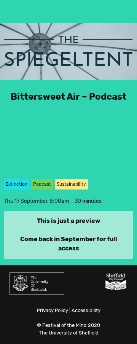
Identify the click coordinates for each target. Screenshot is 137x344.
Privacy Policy (52, 310)
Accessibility (86, 310)
